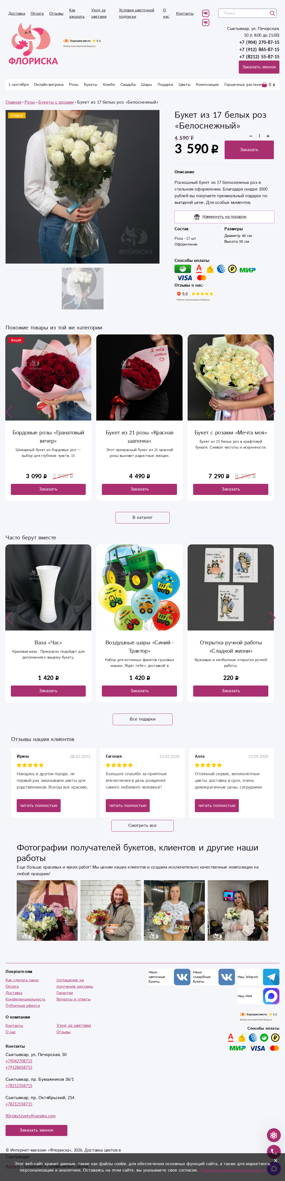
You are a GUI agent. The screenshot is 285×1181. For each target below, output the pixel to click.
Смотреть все (142, 825)
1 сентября (18, 84)
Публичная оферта (23, 1006)
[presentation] (9, 411)
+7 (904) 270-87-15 (259, 42)
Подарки (165, 84)
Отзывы (56, 13)
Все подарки (143, 719)
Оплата (37, 13)
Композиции (207, 84)
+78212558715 (19, 1104)
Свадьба (128, 84)
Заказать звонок (259, 67)
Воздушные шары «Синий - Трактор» (139, 647)
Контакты (185, 13)
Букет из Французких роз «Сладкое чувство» (232, 437)
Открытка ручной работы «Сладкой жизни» (231, 647)
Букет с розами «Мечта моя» (140, 433)
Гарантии (64, 993)
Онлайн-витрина (48, 84)
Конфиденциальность (25, 999)
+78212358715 (19, 1086)
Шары (146, 84)
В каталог (142, 517)
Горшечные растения (243, 84)
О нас (11, 1032)
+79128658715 (19, 1067)
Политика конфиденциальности (232, 1170)
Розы (73, 84)
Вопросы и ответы (73, 999)
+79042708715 (19, 1061)
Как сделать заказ (22, 980)
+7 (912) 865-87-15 (259, 49)
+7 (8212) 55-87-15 (259, 57)
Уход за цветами (73, 1025)
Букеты (90, 84)
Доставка (16, 13)
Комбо (109, 84)
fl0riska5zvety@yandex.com (31, 1116)
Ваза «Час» (48, 643)
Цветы (184, 84)
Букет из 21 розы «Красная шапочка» (49, 437)
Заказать (249, 150)
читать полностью (38, 805)
